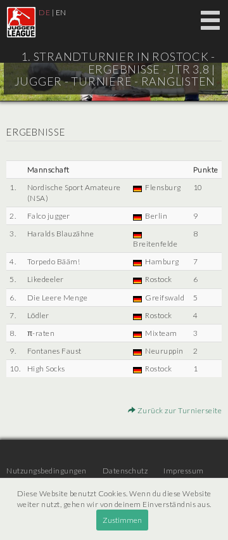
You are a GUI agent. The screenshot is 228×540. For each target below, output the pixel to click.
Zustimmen (122, 520)
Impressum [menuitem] (183, 470)
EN (61, 12)
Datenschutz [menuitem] (125, 470)
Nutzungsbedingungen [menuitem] (46, 470)
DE (44, 12)
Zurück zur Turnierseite (179, 410)
